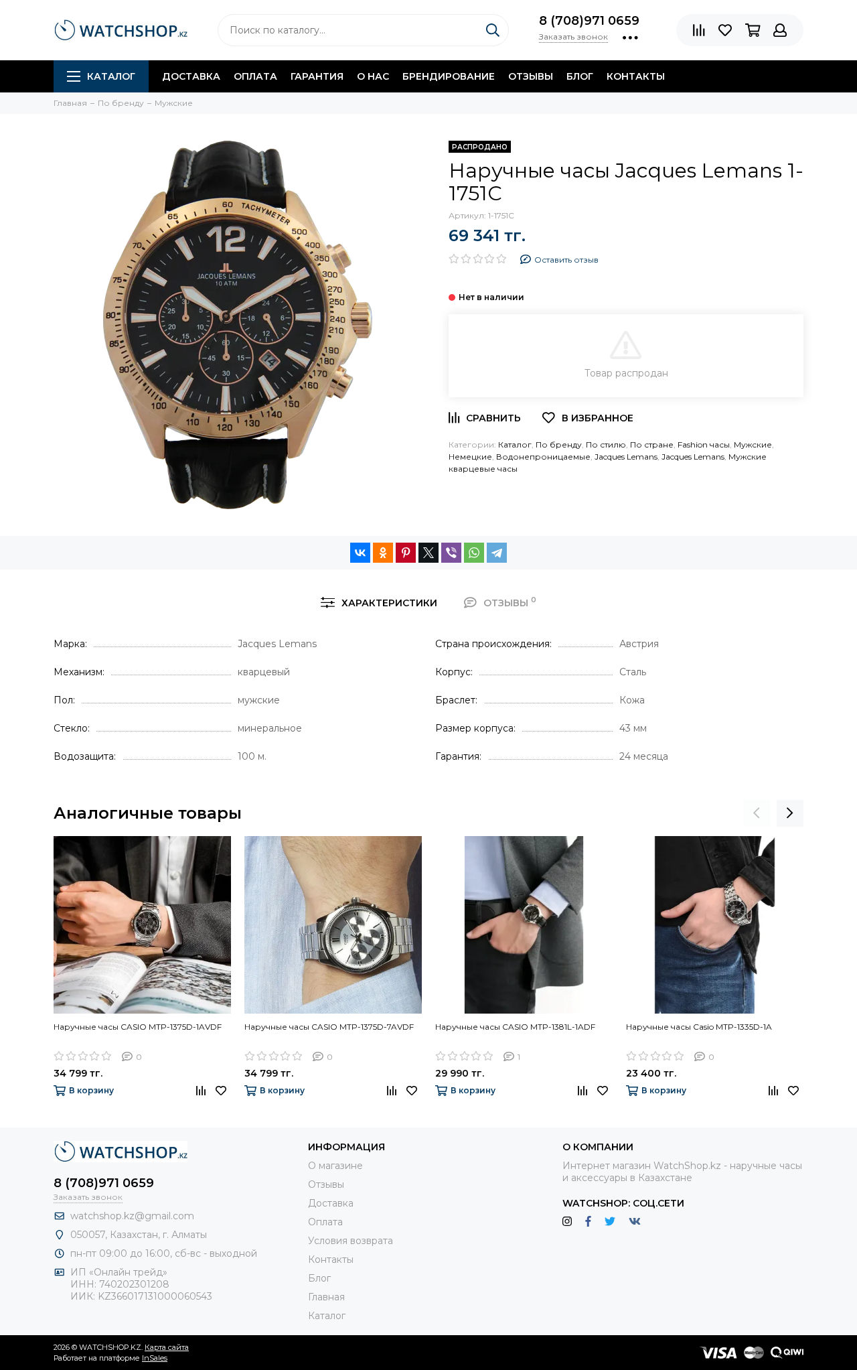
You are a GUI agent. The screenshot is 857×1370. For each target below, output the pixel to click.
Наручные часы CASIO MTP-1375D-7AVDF (329, 1027)
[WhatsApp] (474, 553)
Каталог (111, 76)
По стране (652, 444)
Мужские (753, 444)
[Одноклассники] (383, 553)
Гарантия (317, 76)
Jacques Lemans (626, 457)
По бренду (559, 444)
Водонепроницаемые (543, 457)
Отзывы (530, 76)
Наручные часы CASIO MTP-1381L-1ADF (515, 1027)
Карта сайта (167, 1347)
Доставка (191, 76)
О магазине (335, 1166)
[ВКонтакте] (360, 553)
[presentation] (756, 813)
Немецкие (470, 457)
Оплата (255, 76)
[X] (428, 553)
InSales (154, 1358)
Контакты (636, 76)
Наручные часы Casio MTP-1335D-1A (699, 1027)
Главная (326, 1297)
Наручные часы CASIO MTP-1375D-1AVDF (138, 1027)
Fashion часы (704, 444)
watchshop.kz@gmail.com (132, 1216)
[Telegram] (497, 553)
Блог (579, 76)
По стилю (606, 444)
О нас (373, 76)
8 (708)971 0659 (589, 20)
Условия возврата (350, 1241)
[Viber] (451, 553)
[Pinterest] (406, 553)
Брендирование (448, 76)
